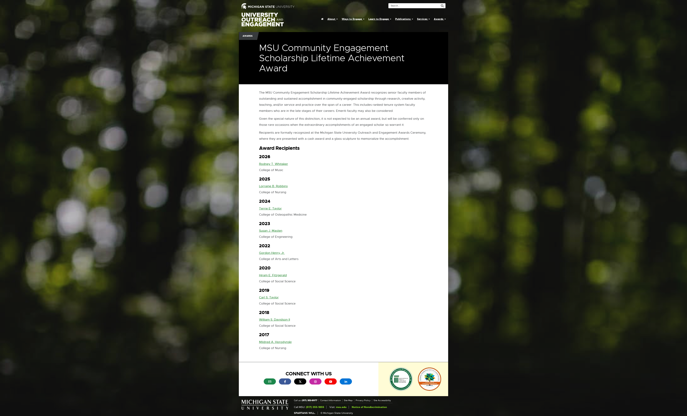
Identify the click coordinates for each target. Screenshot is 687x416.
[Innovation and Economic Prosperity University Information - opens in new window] (401, 379)
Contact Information (330, 400)
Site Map (348, 400)
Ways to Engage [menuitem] (352, 19)
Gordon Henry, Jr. (272, 253)
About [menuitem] (331, 19)
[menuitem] (322, 19)
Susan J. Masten (270, 231)
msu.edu (341, 407)
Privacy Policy (363, 400)
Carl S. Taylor (269, 297)
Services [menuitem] (422, 19)
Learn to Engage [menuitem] (378, 19)
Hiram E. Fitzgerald (273, 275)
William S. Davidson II (274, 320)
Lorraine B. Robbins (273, 186)
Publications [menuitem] (403, 19)
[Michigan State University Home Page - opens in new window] (291, 6)
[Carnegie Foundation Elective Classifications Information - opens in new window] (429, 379)
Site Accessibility (382, 400)
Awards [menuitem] (439, 19)
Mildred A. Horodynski (275, 342)
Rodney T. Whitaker (273, 164)
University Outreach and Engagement (263, 21)
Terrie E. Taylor (270, 208)
